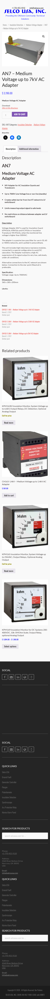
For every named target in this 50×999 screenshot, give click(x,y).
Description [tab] (11, 148)
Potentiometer (7, 792)
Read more (8, 422)
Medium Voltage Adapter (34, 24)
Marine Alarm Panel (9, 812)
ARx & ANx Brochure (10, 108)
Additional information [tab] (29, 148)
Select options (10, 646)
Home (5, 24)
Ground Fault (6, 777)
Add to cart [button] (9, 495)
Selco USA (5, 772)
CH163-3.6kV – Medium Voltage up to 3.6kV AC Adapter (21, 321)
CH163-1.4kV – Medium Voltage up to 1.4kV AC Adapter (21, 309)
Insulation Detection (16, 24)
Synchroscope (7, 802)
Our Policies (38, 990)
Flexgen (4, 787)
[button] (43, 36)
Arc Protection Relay (9, 807)
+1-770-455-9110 (18, 8)
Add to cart (19, 114)
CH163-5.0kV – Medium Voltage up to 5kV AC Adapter (20, 333)
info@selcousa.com (36, 8)
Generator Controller (9, 782)
